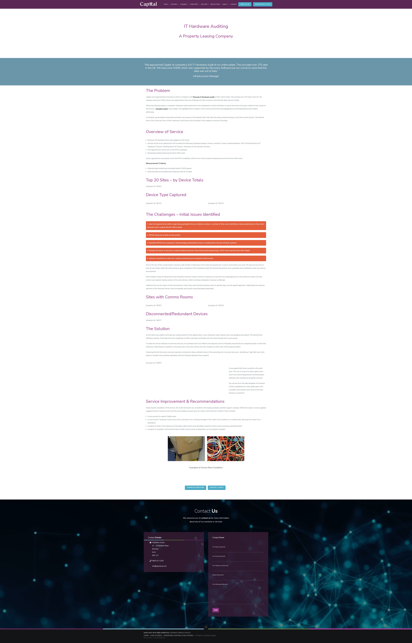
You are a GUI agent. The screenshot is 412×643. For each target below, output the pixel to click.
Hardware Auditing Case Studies (178, 635)
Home (146, 635)
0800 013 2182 (158, 561)
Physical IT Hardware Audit (203, 97)
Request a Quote (216, 487)
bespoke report (162, 109)
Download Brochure (195, 487)
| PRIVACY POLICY (184, 633)
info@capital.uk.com (159, 566)
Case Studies (156, 635)
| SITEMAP (173, 633)
